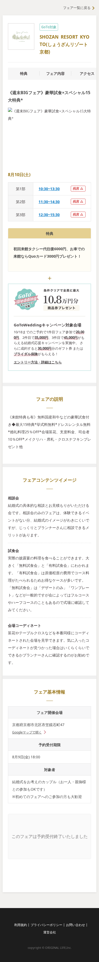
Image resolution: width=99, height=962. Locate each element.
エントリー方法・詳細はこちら (38, 362)
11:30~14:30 (49, 201)
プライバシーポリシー (46, 925)
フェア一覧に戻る (77, 7)
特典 (23, 73)
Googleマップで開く (27, 732)
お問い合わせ (75, 925)
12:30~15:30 (49, 214)
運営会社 (49, 932)
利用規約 (20, 925)
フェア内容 (55, 73)
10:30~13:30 (49, 188)
